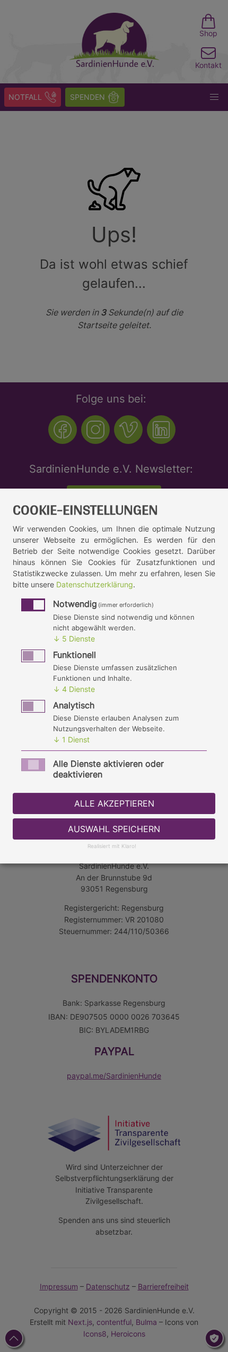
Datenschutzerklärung (94, 584)
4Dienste (74, 689)
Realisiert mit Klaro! (111, 847)
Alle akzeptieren (114, 803)
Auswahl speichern (114, 829)
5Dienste (74, 638)
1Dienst (71, 739)
